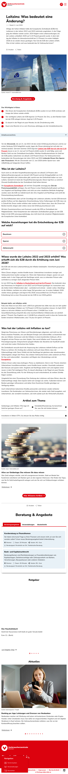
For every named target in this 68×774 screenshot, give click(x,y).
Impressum (42, 770)
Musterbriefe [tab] (42, 525)
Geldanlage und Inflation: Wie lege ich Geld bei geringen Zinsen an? (15, 407)
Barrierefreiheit (54, 770)
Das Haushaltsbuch (9, 629)
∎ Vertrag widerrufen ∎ (43, 772)
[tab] (29, 653)
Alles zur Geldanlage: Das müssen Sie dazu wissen (22, 472)
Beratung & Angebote (22, 99)
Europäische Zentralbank (13, 186)
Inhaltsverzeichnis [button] (8, 135)
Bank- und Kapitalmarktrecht (16, 552)
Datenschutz (31, 770)
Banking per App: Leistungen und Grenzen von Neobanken (26, 713)
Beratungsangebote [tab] (11, 525)
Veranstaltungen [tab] (28, 525)
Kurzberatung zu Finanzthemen (17, 533)
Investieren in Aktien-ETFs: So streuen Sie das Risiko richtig (22, 416)
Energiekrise (6, 359)
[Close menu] (26, 757)
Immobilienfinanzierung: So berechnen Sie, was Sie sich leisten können (48, 407)
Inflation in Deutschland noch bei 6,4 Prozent (33, 283)
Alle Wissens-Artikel (33, 495)
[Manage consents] (64, 770)
